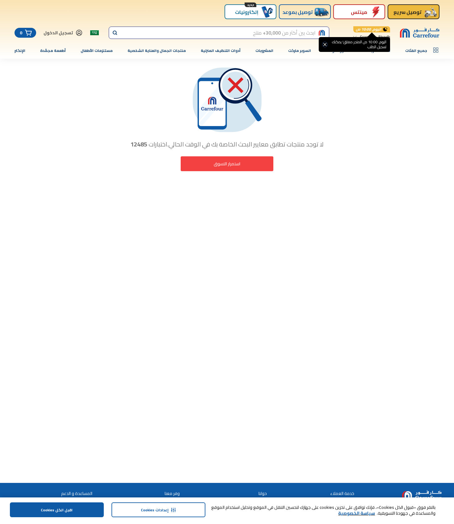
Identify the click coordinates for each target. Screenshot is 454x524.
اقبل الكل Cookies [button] (57, 509)
